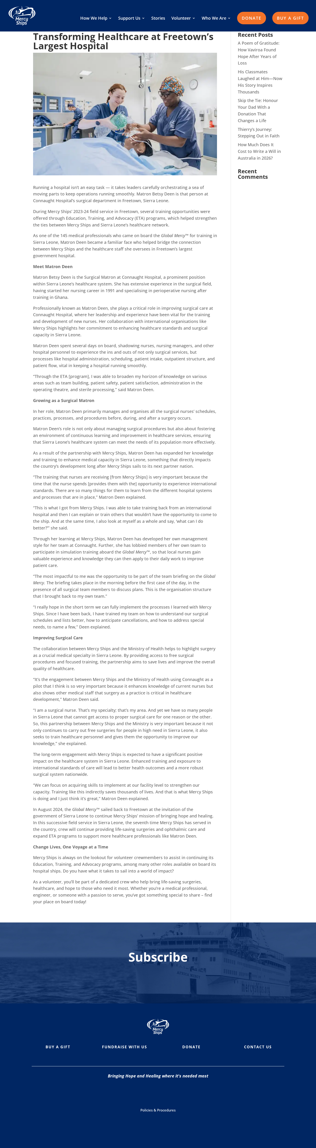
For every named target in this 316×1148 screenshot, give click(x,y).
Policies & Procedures (158, 1110)
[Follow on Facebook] (124, 1092)
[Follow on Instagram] (143, 1092)
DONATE (251, 18)
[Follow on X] (180, 1092)
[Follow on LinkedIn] (198, 1092)
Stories (158, 18)
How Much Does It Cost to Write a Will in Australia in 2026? (259, 151)
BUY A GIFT (290, 18)
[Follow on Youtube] (161, 1092)
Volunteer (181, 18)
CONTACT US (258, 1046)
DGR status (204, 1122)
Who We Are (214, 18)
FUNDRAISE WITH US (124, 1046)
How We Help (93, 18)
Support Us (129, 18)
